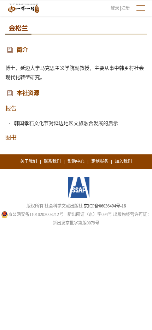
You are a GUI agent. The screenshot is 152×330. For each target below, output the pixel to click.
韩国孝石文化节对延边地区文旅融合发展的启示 (66, 123)
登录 (115, 8)
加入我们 (123, 161)
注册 (125, 8)
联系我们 (52, 161)
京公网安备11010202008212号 (35, 214)
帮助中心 (76, 161)
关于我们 (28, 161)
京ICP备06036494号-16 (105, 206)
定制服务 (99, 161)
